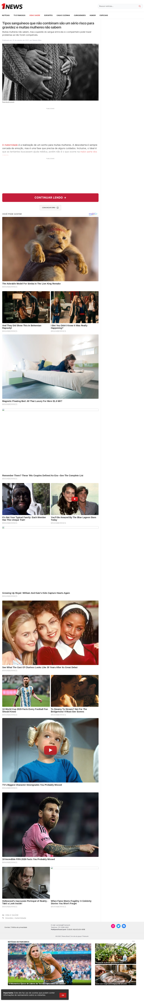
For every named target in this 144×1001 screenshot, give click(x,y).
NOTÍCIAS (6, 15)
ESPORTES (48, 15)
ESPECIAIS (104, 15)
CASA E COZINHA (63, 15)
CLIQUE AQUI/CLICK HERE (76, 929)
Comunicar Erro (48, 207)
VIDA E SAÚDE (34, 15)
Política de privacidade (19, 927)
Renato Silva (37, 40)
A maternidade (10, 145)
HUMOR (93, 15)
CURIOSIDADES (80, 15)
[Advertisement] (50, 125)
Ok (63, 995)
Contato (7, 927)
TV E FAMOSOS (19, 15)
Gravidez (9, 918)
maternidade (20, 918)
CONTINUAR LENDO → (50, 197)
